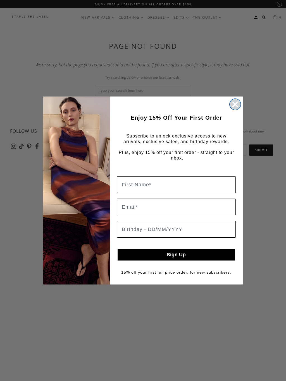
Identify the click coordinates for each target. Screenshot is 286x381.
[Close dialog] (235, 104)
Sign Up (176, 254)
